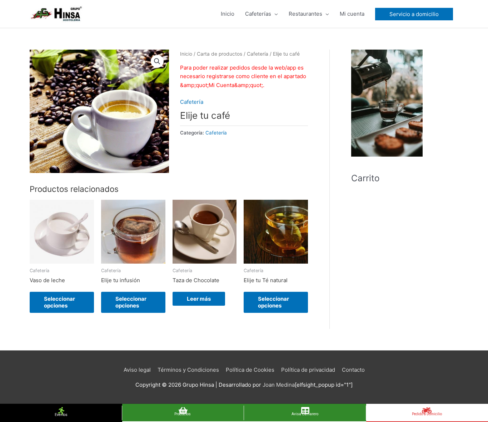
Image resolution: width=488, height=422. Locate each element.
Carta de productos (219, 54)
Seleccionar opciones (59, 302)
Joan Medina (279, 384)
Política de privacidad (308, 369)
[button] (157, 61)
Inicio (186, 54)
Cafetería (257, 54)
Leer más (199, 298)
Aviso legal (137, 369)
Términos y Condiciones (188, 369)
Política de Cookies (250, 369)
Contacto (353, 369)
